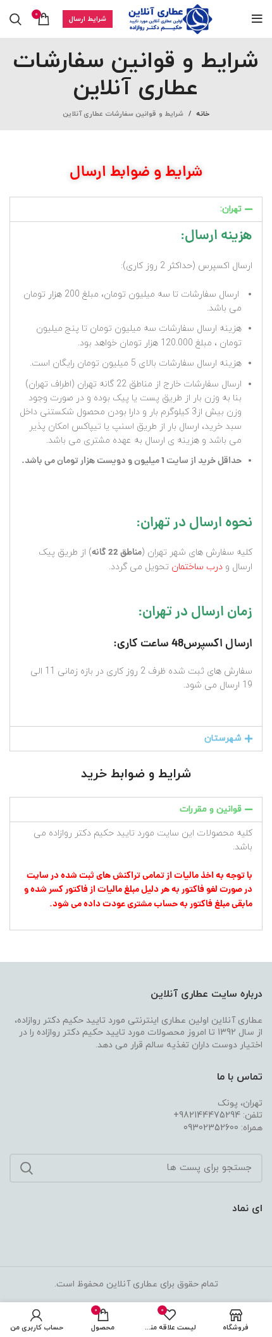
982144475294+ (206, 1115)
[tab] (136, 209)
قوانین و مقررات (211, 809)
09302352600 (210, 1128)
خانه (202, 114)
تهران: (231, 209)
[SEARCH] (26, 1168)
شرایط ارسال (87, 19)
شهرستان (223, 738)
